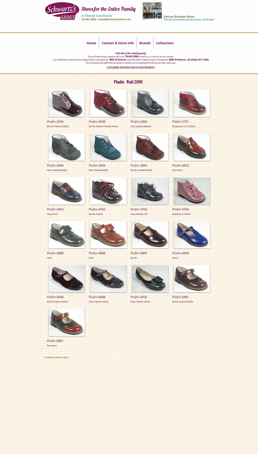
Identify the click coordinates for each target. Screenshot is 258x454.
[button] (66, 110)
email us (144, 56)
